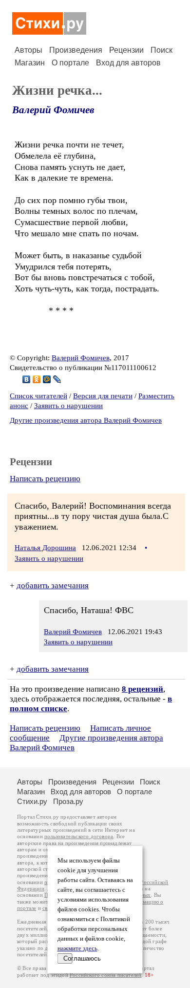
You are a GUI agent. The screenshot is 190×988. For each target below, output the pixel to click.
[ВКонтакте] (26, 379)
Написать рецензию (45, 478)
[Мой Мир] (47, 379)
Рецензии (126, 50)
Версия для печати (103, 396)
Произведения (75, 50)
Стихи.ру (32, 801)
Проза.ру (68, 801)
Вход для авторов (128, 63)
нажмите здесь (77, 948)
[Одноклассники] (37, 379)
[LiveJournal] (57, 379)
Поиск (161, 50)
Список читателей (38, 396)
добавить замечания (53, 585)
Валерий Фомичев (53, 110)
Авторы (28, 50)
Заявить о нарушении (68, 406)
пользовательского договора (78, 836)
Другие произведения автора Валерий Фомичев (86, 420)
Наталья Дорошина (45, 548)
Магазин (30, 63)
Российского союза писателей (105, 975)
